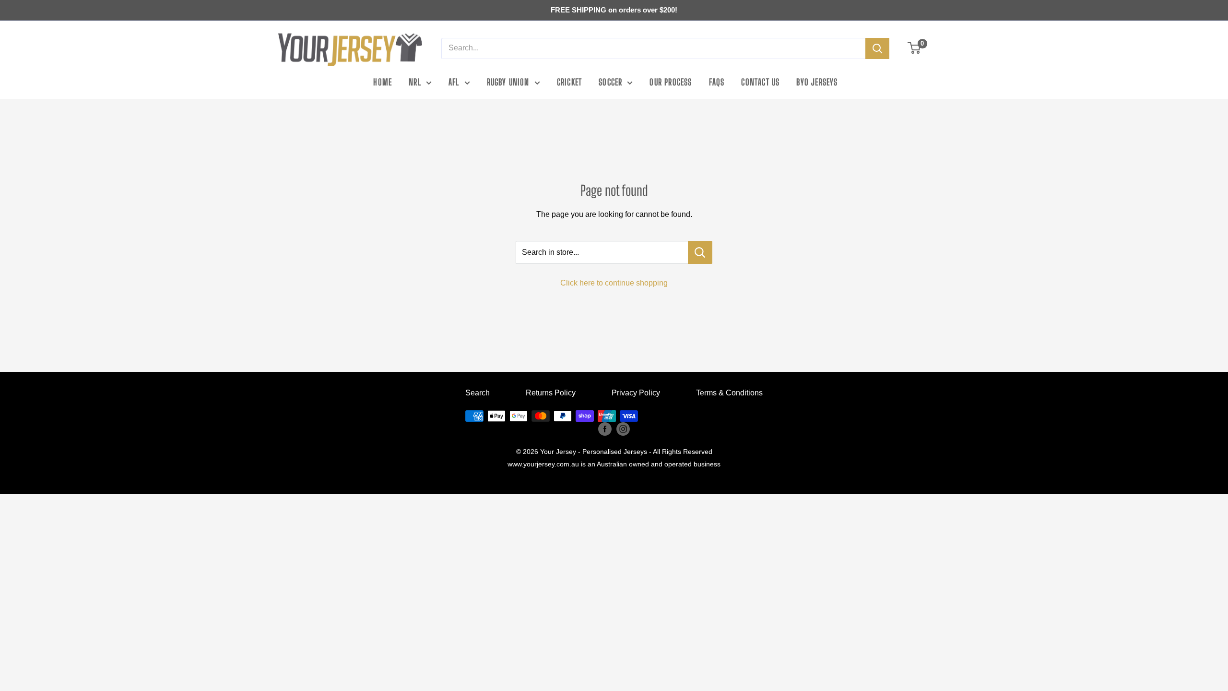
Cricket (569, 82)
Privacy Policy (636, 393)
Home (382, 82)
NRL (415, 82)
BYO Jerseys (817, 82)
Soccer (610, 82)
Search (477, 393)
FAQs (717, 82)
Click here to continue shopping (614, 283)
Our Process (670, 82)
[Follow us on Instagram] (623, 428)
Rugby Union (508, 82)
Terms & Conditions (729, 393)
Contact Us (760, 82)
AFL (454, 82)
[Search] (877, 48)
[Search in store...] (700, 252)
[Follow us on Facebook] (605, 428)
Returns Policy (551, 393)
